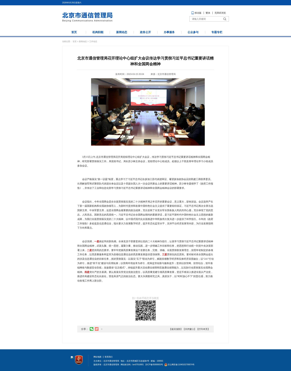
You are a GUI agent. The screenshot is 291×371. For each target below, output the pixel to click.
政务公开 (145, 32)
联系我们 (109, 357)
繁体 (208, 13)
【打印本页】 (203, 329)
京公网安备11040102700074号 (181, 364)
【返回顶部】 (176, 329)
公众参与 (193, 32)
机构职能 (97, 32)
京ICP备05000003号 (154, 364)
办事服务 (169, 32)
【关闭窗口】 (189, 329)
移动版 (198, 13)
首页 (74, 32)
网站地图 (97, 357)
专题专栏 (216, 32)
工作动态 (93, 41)
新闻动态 (121, 32)
